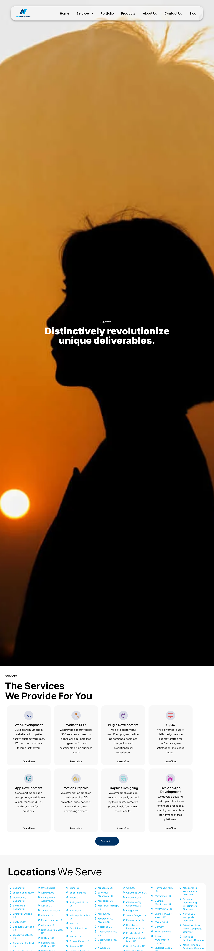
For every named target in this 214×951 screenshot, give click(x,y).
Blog (193, 13)
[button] (76, 828)
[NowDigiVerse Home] (23, 13)
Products (128, 13)
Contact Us (173, 13)
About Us (150, 13)
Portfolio (107, 13)
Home (64, 13)
